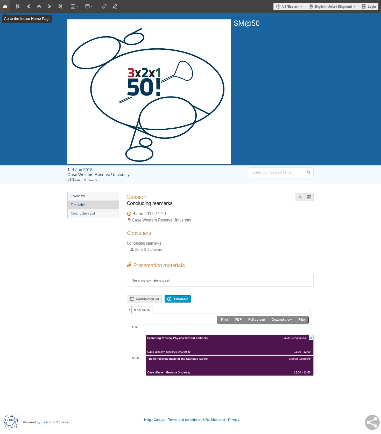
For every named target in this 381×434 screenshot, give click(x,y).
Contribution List (83, 213)
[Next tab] (309, 309)
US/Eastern (290, 6)
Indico (46, 422)
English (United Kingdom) (333, 6)
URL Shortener (214, 419)
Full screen (256, 319)
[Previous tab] (129, 309)
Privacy (233, 419)
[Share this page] (372, 422)
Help (147, 419)
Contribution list (147, 299)
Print (224, 319)
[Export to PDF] (299, 197)
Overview (78, 196)
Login (372, 6)
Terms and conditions (184, 419)
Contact (159, 419)
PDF (238, 319)
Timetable (78, 205)
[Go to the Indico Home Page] (5, 6)
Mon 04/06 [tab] (142, 310)
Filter (302, 319)
